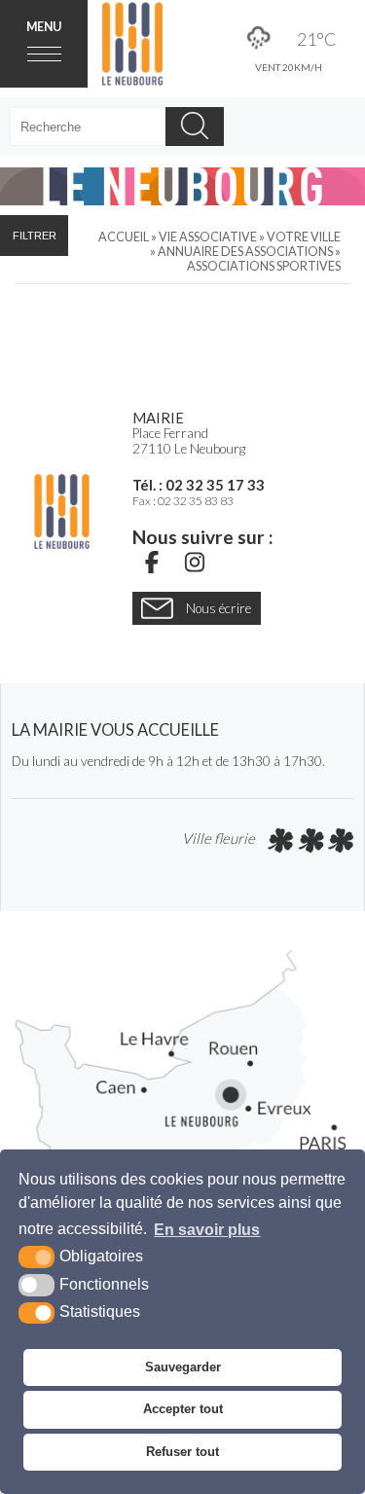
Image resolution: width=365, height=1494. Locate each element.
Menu (43, 26)
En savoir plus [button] (207, 1229)
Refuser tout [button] (182, 1451)
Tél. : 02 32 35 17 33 (198, 484)
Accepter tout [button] (183, 1409)
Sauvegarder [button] (183, 1367)
